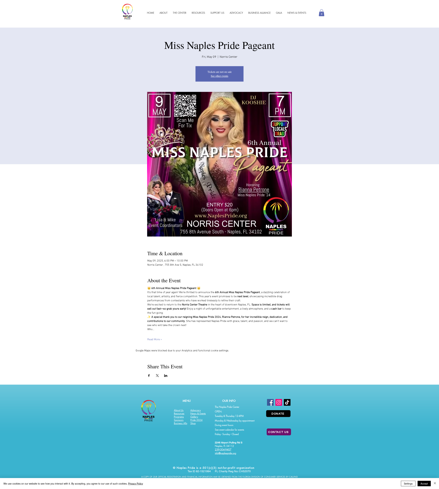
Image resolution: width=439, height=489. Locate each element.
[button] (198, 12)
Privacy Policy (135, 483)
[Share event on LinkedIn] (165, 375)
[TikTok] (287, 402)
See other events (219, 76)
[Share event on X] (157, 375)
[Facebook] (270, 402)
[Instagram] (278, 402)
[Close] (435, 483)
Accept (424, 483)
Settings (408, 483)
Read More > (154, 339)
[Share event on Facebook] (149, 375)
